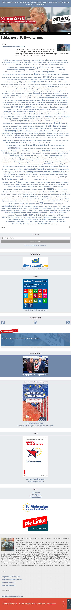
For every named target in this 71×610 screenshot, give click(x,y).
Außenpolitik (30, 70)
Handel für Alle (33, 128)
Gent (29, 121)
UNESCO (58, 208)
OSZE (43, 179)
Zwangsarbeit (43, 223)
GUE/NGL (65, 126)
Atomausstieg (49, 67)
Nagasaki (57, 172)
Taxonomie (26, 201)
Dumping (37, 93)
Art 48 (32, 64)
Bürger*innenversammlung (11, 82)
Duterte (45, 93)
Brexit (55, 77)
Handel (25, 128)
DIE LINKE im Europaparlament (12, 596)
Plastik (58, 182)
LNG (15, 158)
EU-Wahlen (48, 104)
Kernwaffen (56, 142)
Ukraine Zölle (42, 208)
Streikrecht (52, 196)
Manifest (13, 160)
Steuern (39, 196)
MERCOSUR (47, 164)
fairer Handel (45, 114)
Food (42, 116)
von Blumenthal (63, 212)
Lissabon (65, 155)
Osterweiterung (55, 177)
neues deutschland (44, 174)
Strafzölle (45, 197)
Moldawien (54, 166)
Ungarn (63, 208)
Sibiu (19, 194)
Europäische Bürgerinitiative (59, 107)
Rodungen (34, 189)
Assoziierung (11, 67)
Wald (22, 217)
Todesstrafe (32, 203)
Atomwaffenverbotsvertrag (15, 70)
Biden (37, 74)
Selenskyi (3, 194)
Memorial (67, 162)
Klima (29, 145)
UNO (67, 208)
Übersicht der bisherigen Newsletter (36, 245)
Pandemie (5, 182)
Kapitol (23, 143)
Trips (45, 206)
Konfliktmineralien (28, 151)
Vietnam (29, 212)
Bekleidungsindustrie (8, 71)
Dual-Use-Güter (20, 93)
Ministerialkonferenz (8, 166)
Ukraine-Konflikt (36, 497)
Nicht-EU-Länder (63, 174)
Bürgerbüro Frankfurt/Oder (11, 577)
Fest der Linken (65, 114)
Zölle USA (62, 221)
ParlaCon (12, 182)
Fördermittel (49, 116)
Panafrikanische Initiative (63, 179)
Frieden (38, 119)
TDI (31, 201)
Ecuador (12, 95)
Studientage (59, 196)
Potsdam (41, 184)
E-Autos (50, 93)
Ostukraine (37, 179)
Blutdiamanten (16, 77)
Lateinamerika (16, 155)
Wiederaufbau (60, 219)
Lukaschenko (34, 158)
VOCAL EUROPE (54, 212)
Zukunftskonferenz (29, 224)
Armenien (19, 65)
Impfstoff (17, 135)
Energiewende (6, 97)
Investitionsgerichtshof (52, 135)
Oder (26, 177)
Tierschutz (16, 203)
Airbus (40, 62)
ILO (11, 135)
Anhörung (66, 62)
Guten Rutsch (8, 128)
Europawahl (53, 112)
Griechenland (39, 126)
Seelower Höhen (64, 192)
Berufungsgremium (48, 72)
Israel (28, 138)
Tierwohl (22, 203)
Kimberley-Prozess (11, 145)
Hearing (36, 133)
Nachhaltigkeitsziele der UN (12, 172)
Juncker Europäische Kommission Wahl (39, 140)
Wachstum (18, 215)
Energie (48, 95)
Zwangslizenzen (55, 224)
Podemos (13, 184)
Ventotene (53, 210)
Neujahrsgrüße (54, 174)
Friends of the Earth (46, 119)
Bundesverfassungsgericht (57, 79)
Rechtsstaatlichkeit (33, 186)
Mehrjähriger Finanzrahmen (54, 162)
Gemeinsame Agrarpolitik (18, 121)
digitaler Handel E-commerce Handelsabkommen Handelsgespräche (22, 91)
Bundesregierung (25, 79)
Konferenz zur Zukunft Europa (11, 151)
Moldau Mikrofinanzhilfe (41, 166)
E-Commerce (56, 93)
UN (54, 208)
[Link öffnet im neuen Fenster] (35, 511)
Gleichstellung (43, 123)
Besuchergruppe (8, 74)
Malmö (51, 158)
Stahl (25, 196)
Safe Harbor (24, 192)
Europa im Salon (6, 107)
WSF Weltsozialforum (37, 221)
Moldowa (4, 169)
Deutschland (20, 89)
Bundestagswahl (44, 79)
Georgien (48, 121)
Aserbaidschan (54, 65)
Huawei (61, 133)
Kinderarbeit (21, 145)
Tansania (20, 201)
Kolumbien (31, 148)
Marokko (17, 162)
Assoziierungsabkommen (23, 67)
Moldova (63, 166)
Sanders (30, 192)
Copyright (54, 84)
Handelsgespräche (13, 131)
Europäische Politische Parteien (19, 111)
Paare (47, 179)
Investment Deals (9, 137)
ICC (64, 133)
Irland (18, 137)
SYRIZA (67, 199)
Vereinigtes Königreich (64, 210)
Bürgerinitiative (24, 82)
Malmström (59, 158)
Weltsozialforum (64, 217)
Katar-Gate (49, 142)
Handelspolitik (42, 131)
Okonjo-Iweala (40, 177)
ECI (8, 95)
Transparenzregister (38, 206)
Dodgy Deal (59, 91)
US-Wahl (30, 210)
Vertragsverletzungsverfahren (18, 212)
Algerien (45, 62)
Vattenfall (46, 210)
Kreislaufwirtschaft (9, 153)
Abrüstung (26, 60)
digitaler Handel (51, 89)
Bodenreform (24, 77)
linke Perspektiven (56, 155)
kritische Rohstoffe (26, 153)
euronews (64, 104)
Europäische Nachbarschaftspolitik (32, 109)
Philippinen (47, 182)
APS (3, 64)
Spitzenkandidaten (17, 196)
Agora (14, 62)
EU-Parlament (25, 104)
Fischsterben (18, 116)
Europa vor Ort (37, 107)
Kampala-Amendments (12, 143)
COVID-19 (67, 84)
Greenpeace (31, 126)
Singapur (34, 194)
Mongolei (10, 169)
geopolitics (34, 121)
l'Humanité (54, 153)
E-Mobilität (63, 93)
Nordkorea (19, 177)
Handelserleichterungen (60, 128)
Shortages (14, 194)
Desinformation (64, 86)
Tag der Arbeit (5, 201)
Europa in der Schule (21, 107)
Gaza (66, 119)
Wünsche (51, 221)
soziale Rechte (56, 194)
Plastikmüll (64, 182)
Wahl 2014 (28, 215)
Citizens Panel (4, 84)
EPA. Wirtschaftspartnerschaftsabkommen (18, 100)
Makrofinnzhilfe (44, 158)
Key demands (63, 142)
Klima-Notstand (41, 145)
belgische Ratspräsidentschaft (29, 71)
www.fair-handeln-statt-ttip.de (35, 347)
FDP (59, 114)
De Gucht (29, 86)
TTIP (59, 206)
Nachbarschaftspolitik (34, 169)
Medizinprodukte (40, 162)
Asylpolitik (38, 67)
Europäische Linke (13, 109)
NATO (5, 174)
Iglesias (8, 135)
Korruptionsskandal (65, 151)
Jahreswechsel (43, 137)
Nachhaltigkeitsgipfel (63, 169)
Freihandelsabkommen (27, 119)
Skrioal (39, 194)
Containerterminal (46, 84)
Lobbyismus (21, 158)
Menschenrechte (24, 164)
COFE (20, 84)
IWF (37, 137)
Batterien (54, 69)
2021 (10, 60)
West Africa (27, 219)
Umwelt (49, 208)
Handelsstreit (64, 131)
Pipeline (53, 182)
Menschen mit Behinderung (11, 164)
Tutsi (68, 206)
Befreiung (61, 70)
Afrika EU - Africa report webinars (58, 60)
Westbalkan (35, 219)
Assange (67, 64)
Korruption (55, 151)
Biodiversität (6, 77)
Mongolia (16, 169)
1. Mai (6, 60)
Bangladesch (48, 69)
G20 (54, 119)
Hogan (49, 133)
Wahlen (44, 215)
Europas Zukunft (36, 496)
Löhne (27, 158)
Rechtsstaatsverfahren (45, 186)
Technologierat (36, 201)
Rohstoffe (49, 189)
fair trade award (34, 114)
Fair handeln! (36, 494)
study (64, 196)
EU (66, 100)
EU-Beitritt (6, 104)
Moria (20, 169)
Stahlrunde (32, 197)
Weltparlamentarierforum (50, 217)
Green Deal (14, 126)
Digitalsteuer (52, 91)
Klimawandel (13, 148)
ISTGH (33, 138)
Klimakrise (52, 145)
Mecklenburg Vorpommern (28, 162)
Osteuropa (63, 177)
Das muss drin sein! (21, 86)
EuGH (55, 104)
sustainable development (22, 199)
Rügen (59, 189)
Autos (37, 69)
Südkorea (12, 199)
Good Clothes (6, 126)
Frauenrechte (65, 116)
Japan (49, 138)
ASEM (46, 64)
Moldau (29, 166)
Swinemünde (55, 199)
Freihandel (15, 119)
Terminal (43, 201)
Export (13, 114)
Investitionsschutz (64, 135)
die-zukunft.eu (30, 89)
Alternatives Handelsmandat (55, 62)
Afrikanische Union (7, 62)
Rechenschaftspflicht (21, 186)
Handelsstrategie (53, 131)
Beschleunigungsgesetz (62, 71)
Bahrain (42, 69)
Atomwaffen (59, 67)
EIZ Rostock (42, 95)
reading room (11, 186)
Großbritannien (53, 126)
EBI (5, 95)
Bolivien (30, 77)
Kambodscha (65, 140)
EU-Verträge (40, 104)
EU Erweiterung (50, 102)
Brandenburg (38, 77)
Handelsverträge (7, 133)
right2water (27, 189)
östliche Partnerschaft (13, 179)
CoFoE (25, 84)
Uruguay (24, 210)
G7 (56, 119)
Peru (26, 182)
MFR (58, 164)
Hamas (20, 128)
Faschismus (54, 114)
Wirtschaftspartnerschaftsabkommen (15, 221)
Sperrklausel (8, 196)
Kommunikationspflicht (58, 148)
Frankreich (57, 116)
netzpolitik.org (35, 174)
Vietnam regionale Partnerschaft (40, 212)
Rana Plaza (47, 184)
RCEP (67, 184)
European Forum (6, 114)
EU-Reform (32, 104)
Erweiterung (48, 100)
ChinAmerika (62, 82)
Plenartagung (6, 184)
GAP (59, 119)
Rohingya (40, 189)
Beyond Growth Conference (24, 74)
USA (35, 210)
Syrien (61, 199)
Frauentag (7, 119)
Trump (50, 206)
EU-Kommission (15, 104)
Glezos (50, 123)
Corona (60, 84)
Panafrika (52, 179)
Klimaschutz (60, 145)
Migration (63, 164)
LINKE (46, 155)
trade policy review (49, 203)
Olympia (47, 177)
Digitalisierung (44, 91)
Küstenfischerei (46, 153)
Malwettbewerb (6, 160)
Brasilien (47, 77)
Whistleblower (52, 219)
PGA (42, 182)
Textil (48, 201)
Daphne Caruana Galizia (9, 86)
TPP (41, 203)
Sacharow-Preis (15, 192)
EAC (68, 93)
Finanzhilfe (4, 116)
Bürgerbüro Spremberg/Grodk (12, 579)
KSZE (33, 153)
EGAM (17, 95)
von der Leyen (10, 215)
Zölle (56, 221)
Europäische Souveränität (42, 112)
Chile (51, 82)
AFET (43, 60)
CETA (46, 82)
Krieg (18, 153)
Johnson (7, 140)
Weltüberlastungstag (17, 219)
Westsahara (43, 219)
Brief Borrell (61, 77)
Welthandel (39, 217)
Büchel (67, 77)
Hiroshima (42, 133)
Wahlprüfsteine (52, 215)
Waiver (17, 217)
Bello (39, 71)
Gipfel (35, 123)
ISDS (23, 138)
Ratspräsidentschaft (58, 184)
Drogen (13, 93)
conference (31, 84)
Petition (38, 182)
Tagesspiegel (13, 201)
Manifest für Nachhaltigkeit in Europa (29, 160)
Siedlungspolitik (26, 194)
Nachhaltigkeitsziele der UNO (37, 172)
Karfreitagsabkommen (32, 142)
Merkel (54, 164)
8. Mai (13, 60)
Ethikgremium (60, 100)
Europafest (46, 107)
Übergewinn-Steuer (17, 208)
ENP (30, 97)
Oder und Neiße (32, 177)
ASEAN (42, 64)
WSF (27, 221)
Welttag (9, 219)
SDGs (57, 192)
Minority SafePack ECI (20, 166)
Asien (61, 65)
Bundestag (34, 79)
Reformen (60, 186)
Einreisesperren (34, 95)
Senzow (9, 194)
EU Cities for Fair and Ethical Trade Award (31, 102)
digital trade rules (41, 89)
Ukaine (30, 208)
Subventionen (5, 199)
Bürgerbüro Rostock (8, 582)
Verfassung (7, 212)
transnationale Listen (12, 206)
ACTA (39, 60)
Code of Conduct (13, 84)
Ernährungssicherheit (35, 100)
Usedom (40, 210)
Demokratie (53, 86)
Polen (18, 184)
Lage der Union (63, 153)
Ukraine (35, 208)
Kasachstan (42, 142)
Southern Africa (46, 194)
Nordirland (9, 176)
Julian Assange (15, 140)
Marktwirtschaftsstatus (7, 162)
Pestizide (32, 182)
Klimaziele (24, 148)
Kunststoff (38, 153)
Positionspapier (34, 184)
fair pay (18, 114)
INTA (27, 135)
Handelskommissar (29, 131)
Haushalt (30, 133)
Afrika (47, 60)
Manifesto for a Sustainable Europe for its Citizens (56, 160)
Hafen (15, 128)
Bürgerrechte (37, 81)
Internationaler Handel (37, 135)
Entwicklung (35, 97)
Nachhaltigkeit (52, 169)
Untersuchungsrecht (6, 210)
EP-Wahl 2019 (64, 97)
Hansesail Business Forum (20, 133)
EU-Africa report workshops (62, 102)
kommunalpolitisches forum (43, 148)
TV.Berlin (4, 208)
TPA (37, 203)
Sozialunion (66, 194)
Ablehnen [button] (64, 604)
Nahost (65, 172)
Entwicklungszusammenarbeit (49, 97)
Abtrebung (33, 60)
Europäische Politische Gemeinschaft (54, 109)
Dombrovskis (6, 93)
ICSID (67, 133)
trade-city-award (59, 203)
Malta (65, 158)
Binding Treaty (56, 74)
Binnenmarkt (65, 74)
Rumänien (64, 189)
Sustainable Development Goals (40, 199)
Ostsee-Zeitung (28, 179)
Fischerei (11, 116)
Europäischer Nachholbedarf (13, 47)
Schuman (46, 192)
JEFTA (54, 138)
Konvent (46, 150)
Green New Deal (23, 126)
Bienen (43, 74)
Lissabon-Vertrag (8, 158)
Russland (6, 192)
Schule (40, 192)
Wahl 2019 (37, 215)
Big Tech (48, 74)
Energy (14, 97)
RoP (56, 189)
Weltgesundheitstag (29, 217)
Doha (64, 91)
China (55, 82)
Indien (22, 135)
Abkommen (19, 60)
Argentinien (12, 64)
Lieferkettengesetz (38, 155)
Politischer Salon (25, 184)
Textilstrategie (65, 201)
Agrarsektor (28, 62)
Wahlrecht (60, 215)
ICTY (3, 135)
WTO (46, 221)
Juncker (22, 140)
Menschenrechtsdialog (37, 164)
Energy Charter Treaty (22, 97)
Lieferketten (29, 155)
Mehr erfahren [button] (51, 603)
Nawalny (28, 174)
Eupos (59, 104)
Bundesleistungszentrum (13, 79)
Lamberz (6, 155)
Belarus (18, 72)
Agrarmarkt (20, 62)
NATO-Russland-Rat (12, 174)
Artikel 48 (37, 64)
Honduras (55, 133)
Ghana (30, 123)
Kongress (38, 151)
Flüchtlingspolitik (31, 116)
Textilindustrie (56, 201)
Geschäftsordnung (56, 121)
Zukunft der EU (17, 224)
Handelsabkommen (45, 128)
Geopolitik (40, 121)
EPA (5, 100)
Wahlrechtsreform (8, 217)
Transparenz (28, 206)
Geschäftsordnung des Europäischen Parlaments (15, 123)
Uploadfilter (17, 210)
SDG (52, 191)
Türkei (64, 206)
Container (37, 84)
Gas (63, 119)
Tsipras (55, 206)
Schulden (35, 192)
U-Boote (9, 208)
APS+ (6, 64)
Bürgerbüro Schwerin (9, 585)
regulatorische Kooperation (13, 189)
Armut (26, 64)
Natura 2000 (21, 174)
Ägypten (35, 62)
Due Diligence (28, 93)
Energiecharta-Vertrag (59, 95)
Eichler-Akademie (24, 95)
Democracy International (39, 86)
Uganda (25, 208)
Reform (54, 186)
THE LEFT (10, 203)
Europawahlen (62, 112)
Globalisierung (60, 123)
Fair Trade (24, 114)
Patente (20, 182)
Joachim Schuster (61, 137)
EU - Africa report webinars (9, 102)
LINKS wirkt (36, 493)
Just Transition (57, 140)
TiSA (26, 203)
